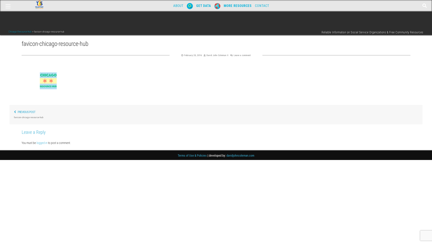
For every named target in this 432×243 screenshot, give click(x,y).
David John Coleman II (217, 55)
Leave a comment (242, 55)
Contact (262, 6)
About (178, 6)
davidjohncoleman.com (240, 155)
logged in (42, 143)
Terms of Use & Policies (192, 155)
